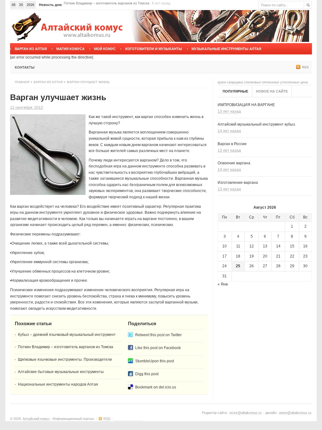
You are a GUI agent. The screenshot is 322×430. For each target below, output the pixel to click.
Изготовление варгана (238, 182)
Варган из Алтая (31, 49)
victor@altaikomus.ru (245, 413)
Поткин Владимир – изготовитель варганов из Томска (65, 347)
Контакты (25, 67)
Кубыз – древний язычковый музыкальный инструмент (67, 334)
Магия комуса (70, 49)
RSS (305, 67)
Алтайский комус (36, 419)
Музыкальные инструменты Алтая (226, 49)
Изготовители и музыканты (153, 49)
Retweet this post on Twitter (158, 335)
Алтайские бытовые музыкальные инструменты (61, 372)
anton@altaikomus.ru (295, 413)
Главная (22, 82)
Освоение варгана (234, 163)
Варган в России (232, 144)
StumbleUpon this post (154, 361)
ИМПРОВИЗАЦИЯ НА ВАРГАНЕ (246, 105)
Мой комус (105, 49)
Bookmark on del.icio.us (155, 387)
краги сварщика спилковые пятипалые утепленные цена (263, 82)
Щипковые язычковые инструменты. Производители (106, 6)
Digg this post (146, 374)
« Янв (223, 284)
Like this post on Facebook (158, 348)
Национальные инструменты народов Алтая (58, 384)
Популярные (235, 91)
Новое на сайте (272, 91)
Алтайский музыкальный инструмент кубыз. (257, 124)
